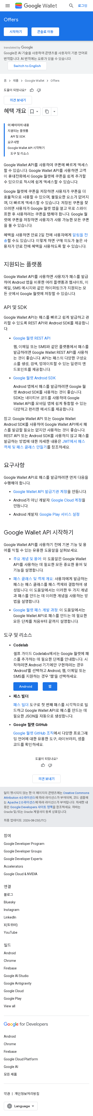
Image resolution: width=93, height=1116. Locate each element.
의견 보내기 (18, 100)
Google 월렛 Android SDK (34, 378)
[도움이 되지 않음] (38, 90)
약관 (7, 1094)
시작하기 (16, 32)
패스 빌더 (21, 705)
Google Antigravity (17, 983)
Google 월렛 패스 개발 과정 (35, 610)
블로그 (8, 894)
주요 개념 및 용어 (27, 559)
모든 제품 (10, 1074)
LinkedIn (10, 917)
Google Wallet (34, 80)
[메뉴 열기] (7, 5)
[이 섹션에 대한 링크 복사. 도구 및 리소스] (36, 635)
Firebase (10, 968)
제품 (16, 80)
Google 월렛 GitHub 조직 (33, 733)
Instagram (11, 910)
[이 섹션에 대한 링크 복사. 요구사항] (29, 466)
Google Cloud (14, 991)
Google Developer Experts (23, 859)
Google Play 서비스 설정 (60, 514)
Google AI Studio (16, 976)
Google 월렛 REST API (32, 338)
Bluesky (10, 902)
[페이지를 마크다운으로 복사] (47, 112)
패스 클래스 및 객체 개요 (33, 579)
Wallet (49, 6)
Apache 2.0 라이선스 (21, 802)
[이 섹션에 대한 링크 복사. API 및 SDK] (31, 308)
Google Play (12, 998)
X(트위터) (11, 925)
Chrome (10, 961)
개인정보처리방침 (27, 1094)
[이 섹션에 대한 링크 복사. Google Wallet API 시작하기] (78, 533)
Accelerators (13, 866)
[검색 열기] (71, 6)
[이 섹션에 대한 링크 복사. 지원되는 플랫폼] (47, 265)
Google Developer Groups (23, 851)
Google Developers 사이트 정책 (31, 807)
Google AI (11, 1067)
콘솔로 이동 (45, 32)
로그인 (82, 6)
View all (9, 1006)
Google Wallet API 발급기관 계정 (40, 491)
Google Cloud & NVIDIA (20, 874)
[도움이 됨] (31, 90)
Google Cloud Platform (21, 1059)
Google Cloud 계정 (66, 500)
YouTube (10, 932)
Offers (11, 20)
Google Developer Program (24, 844)
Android (25, 686)
